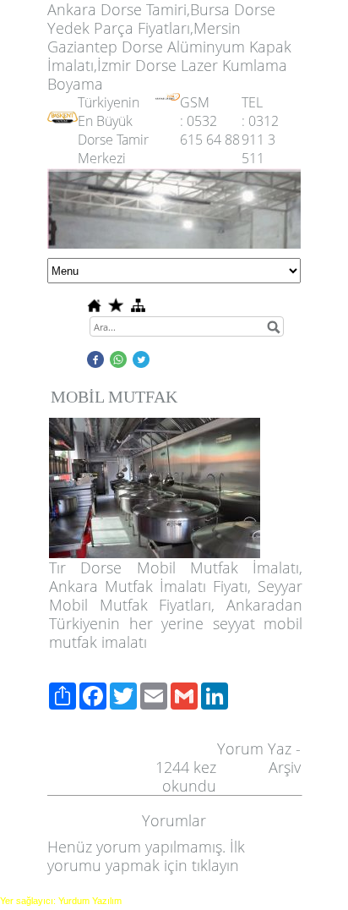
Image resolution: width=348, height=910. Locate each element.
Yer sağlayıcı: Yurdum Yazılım (61, 901)
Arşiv (285, 767)
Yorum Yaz (254, 748)
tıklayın (215, 865)
